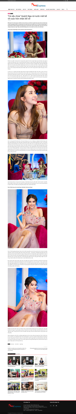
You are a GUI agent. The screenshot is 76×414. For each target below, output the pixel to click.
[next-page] (10, 395)
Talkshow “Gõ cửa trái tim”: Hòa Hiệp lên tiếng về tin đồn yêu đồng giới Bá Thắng (27, 366)
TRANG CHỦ (12, 9)
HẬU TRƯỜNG (18, 9)
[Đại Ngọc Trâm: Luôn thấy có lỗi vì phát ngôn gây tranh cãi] (27, 386)
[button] (67, 9)
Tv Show (16, 12)
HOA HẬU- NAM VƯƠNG (50, 9)
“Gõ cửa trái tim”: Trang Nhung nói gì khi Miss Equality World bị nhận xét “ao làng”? (14, 379)
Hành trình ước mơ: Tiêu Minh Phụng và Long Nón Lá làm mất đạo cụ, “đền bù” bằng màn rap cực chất (27, 379)
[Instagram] (66, 0)
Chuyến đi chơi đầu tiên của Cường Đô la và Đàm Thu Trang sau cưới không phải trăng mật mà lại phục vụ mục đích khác (17, 349)
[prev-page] (8, 395)
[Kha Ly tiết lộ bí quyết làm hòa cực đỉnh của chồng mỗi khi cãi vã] (14, 360)
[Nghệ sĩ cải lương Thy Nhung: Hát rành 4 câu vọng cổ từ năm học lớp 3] (41, 360)
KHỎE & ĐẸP (36, 9)
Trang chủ (9, 12)
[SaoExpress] (38, 4)
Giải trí (24, 9)
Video (63, 9)
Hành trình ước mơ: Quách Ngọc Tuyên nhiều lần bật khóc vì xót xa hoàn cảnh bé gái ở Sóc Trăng (14, 392)
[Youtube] (67, 0)
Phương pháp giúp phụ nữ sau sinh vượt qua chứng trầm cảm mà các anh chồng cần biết (38, 349)
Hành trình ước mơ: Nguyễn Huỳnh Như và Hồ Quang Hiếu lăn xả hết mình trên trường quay (41, 379)
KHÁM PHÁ (42, 9)
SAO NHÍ (58, 9)
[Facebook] (64, 0)
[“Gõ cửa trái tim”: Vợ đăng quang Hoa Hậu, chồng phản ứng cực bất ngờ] (41, 386)
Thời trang (30, 9)
